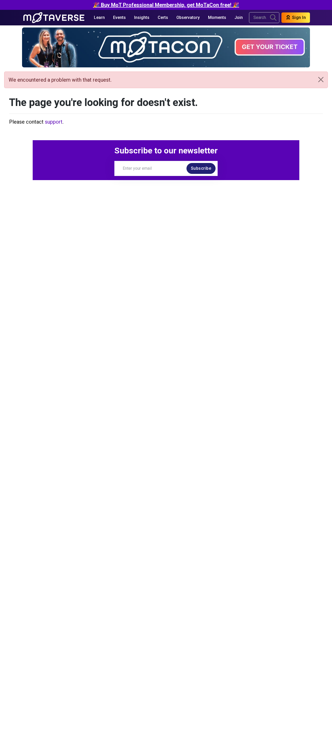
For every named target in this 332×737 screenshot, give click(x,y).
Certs (163, 17)
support (54, 122)
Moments (217, 17)
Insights (141, 17)
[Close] (321, 79)
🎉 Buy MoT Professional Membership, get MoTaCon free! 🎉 (166, 5)
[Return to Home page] (54, 17)
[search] (273, 18)
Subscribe (201, 168)
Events (119, 17)
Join (238, 17)
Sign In (298, 17)
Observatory (188, 17)
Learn (99, 17)
